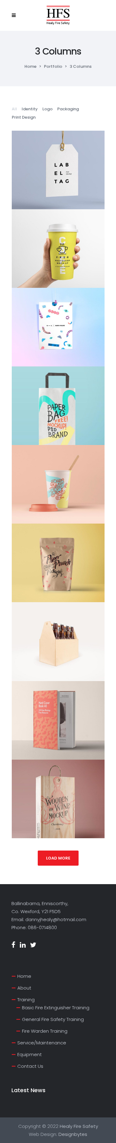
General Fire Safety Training (53, 1019)
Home (30, 66)
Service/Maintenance (41, 1042)
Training (26, 999)
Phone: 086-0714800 (34, 927)
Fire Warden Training (44, 1031)
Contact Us (30, 1066)
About (24, 988)
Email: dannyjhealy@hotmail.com (48, 919)
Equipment (29, 1054)
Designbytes (72, 1134)
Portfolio (53, 66)
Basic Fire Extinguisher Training (55, 1007)
